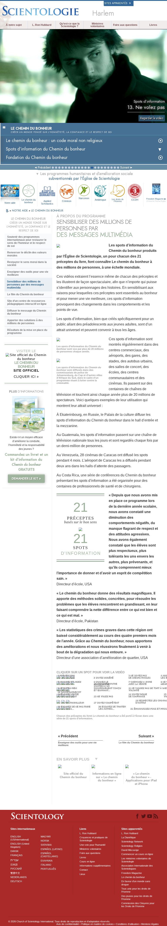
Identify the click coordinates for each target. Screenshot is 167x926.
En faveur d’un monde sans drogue (135, 883)
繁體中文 (15, 873)
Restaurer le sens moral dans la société (27, 264)
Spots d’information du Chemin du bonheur (45, 149)
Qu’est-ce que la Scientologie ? (70, 25)
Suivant (124, 167)
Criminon (66, 201)
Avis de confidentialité (67, 924)
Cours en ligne (87, 861)
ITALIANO (46, 864)
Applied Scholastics (47, 202)
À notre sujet (14, 24)
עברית (14, 860)
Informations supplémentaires (95, 865)
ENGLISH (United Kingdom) (19, 845)
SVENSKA (46, 844)
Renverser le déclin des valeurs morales (27, 254)
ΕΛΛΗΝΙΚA (46, 860)
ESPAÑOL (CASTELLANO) (49, 855)
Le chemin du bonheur (29, 201)
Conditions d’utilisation (127, 924)
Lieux (82, 874)
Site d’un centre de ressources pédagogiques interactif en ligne (27, 302)
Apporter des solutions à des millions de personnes (25, 322)
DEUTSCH (16, 881)
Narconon (84, 198)
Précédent (44, 167)
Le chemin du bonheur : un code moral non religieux (54, 140)
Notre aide (10, 202)
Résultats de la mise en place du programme (27, 331)
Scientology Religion (131, 846)
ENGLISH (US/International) (19, 838)
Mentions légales (150, 924)
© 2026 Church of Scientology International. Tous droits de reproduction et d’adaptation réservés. (59, 921)
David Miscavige (130, 850)
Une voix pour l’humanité (92, 844)
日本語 (14, 864)
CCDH (134, 199)
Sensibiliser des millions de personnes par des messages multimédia (25, 284)
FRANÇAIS (16, 855)
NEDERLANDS (18, 877)
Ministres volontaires (97, 25)
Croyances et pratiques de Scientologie (94, 839)
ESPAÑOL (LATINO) (51, 849)
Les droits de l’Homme (118, 200)
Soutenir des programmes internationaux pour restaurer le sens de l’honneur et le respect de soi (27, 241)
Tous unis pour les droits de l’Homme (135, 890)
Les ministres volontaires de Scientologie (136, 860)
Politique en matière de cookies (97, 924)
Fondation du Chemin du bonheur (36, 157)
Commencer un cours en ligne (137, 854)
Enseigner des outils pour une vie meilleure (27, 273)
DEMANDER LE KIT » (26, 478)
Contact (84, 869)
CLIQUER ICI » (26, 376)
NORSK (45, 840)
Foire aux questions (125, 24)
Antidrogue (100, 199)
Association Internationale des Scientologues (137, 867)
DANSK (14, 851)
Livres (153, 24)
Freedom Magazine (131, 873)
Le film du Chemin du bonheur (25, 294)
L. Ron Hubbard (41, 24)
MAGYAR (46, 836)
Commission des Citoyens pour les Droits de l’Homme (137, 905)
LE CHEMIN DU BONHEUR (47, 210)
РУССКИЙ (16, 868)
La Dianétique (128, 837)
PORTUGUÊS (48, 869)
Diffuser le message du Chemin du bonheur (26, 312)
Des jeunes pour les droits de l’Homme (136, 897)
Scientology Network (132, 841)
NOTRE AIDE (20, 210)
